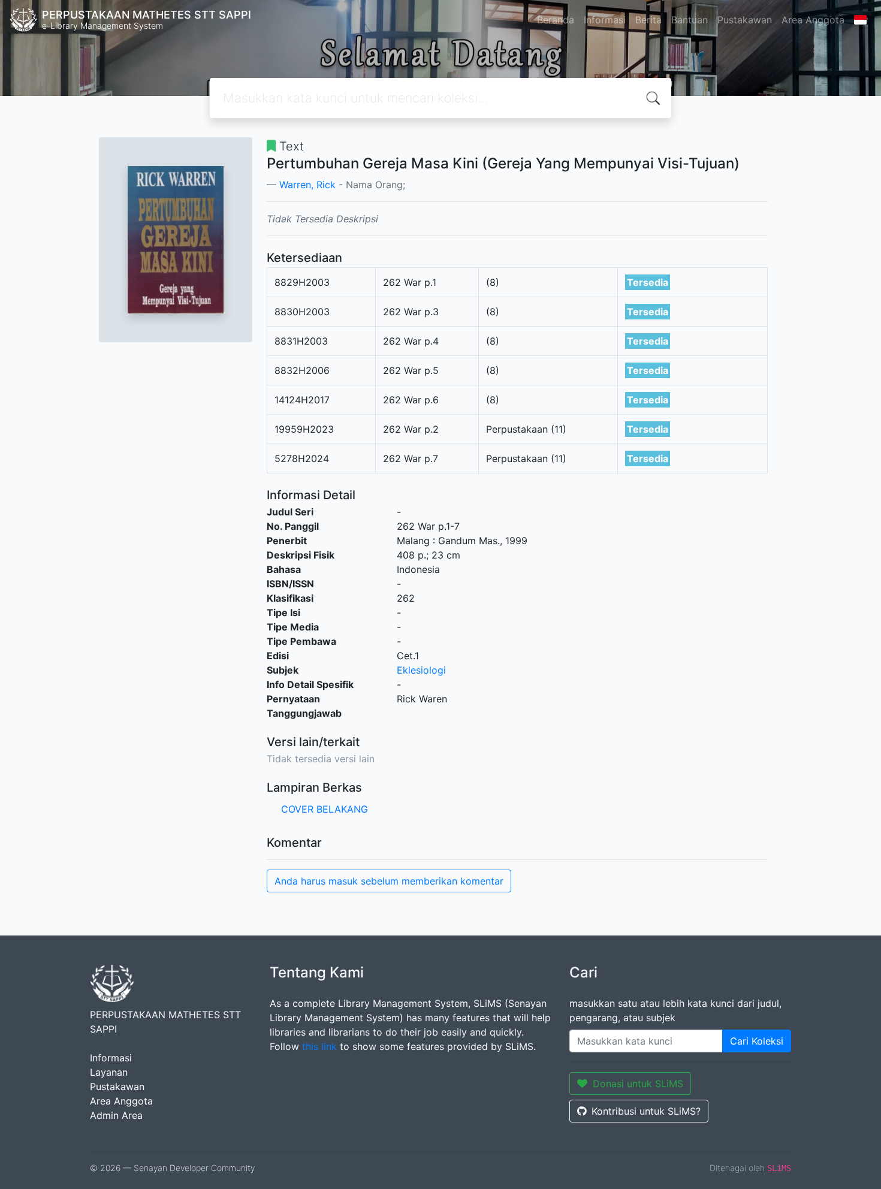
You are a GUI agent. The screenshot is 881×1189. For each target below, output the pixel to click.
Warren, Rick (307, 185)
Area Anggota (813, 20)
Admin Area (116, 1115)
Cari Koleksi (756, 1041)
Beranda (555, 20)
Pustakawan (744, 20)
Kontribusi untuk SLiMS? (646, 1111)
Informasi (605, 20)
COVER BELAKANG (324, 809)
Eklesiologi (421, 670)
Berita (648, 20)
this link (319, 1046)
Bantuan (689, 20)
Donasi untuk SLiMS (638, 1084)
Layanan (109, 1072)
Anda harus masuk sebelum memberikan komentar (388, 881)
